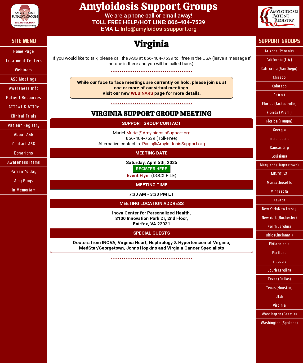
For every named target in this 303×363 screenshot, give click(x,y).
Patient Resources (23, 97)
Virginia (279, 305)
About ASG (23, 134)
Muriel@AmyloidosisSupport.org (158, 133)
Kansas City (279, 147)
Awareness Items (23, 162)
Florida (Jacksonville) (279, 103)
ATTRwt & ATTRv (24, 106)
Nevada (279, 200)
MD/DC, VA (279, 173)
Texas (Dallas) (279, 279)
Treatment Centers (23, 60)
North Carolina (279, 226)
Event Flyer (138, 175)
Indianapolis (279, 138)
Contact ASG (23, 143)
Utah (279, 296)
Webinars (23, 69)
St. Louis (279, 261)
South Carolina (279, 270)
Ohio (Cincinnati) (279, 235)
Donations (23, 152)
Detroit (279, 94)
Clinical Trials (23, 115)
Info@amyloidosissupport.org (158, 29)
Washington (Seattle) (279, 314)
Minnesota (279, 191)
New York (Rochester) (279, 217)
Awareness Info (24, 88)
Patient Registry (24, 125)
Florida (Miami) (279, 112)
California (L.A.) (279, 59)
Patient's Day (24, 171)
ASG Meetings (24, 78)
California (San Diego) (279, 68)
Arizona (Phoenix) (279, 51)
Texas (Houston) (279, 287)
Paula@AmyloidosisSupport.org (173, 143)
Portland (279, 252)
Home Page (23, 51)
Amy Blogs (23, 180)
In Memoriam (24, 189)
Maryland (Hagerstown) (279, 165)
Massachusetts (279, 182)
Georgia (279, 130)
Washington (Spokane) (279, 322)
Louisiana (279, 156)
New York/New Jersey (279, 208)
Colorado (279, 86)
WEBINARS (142, 93)
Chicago (279, 77)
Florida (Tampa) (279, 121)
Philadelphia (279, 243)
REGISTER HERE (151, 169)
